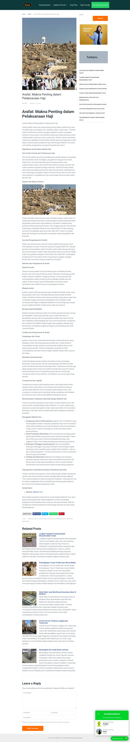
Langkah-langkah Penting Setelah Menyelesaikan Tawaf (52, 535)
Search (81, 14)
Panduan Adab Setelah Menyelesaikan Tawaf (92, 93)
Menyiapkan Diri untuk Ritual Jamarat (53, 650)
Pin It (62, 513)
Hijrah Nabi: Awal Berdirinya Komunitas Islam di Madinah (57, 593)
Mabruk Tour (38, 492)
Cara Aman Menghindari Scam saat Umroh (91, 108)
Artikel (29, 14)
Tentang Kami (44, 5)
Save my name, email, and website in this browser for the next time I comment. (47, 722)
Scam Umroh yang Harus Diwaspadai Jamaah (92, 104)
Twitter (45, 513)
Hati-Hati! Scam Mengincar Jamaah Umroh (92, 113)
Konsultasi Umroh (100, 5)
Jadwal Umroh (59, 5)
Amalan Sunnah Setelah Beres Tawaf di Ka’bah (93, 88)
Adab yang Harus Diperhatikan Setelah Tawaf (92, 84)
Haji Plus (73, 5)
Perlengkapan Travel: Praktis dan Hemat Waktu (57, 563)
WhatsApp (54, 513)
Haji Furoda (85, 5)
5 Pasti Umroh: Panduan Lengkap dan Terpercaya (53, 622)
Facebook (37, 513)
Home (23, 14)
